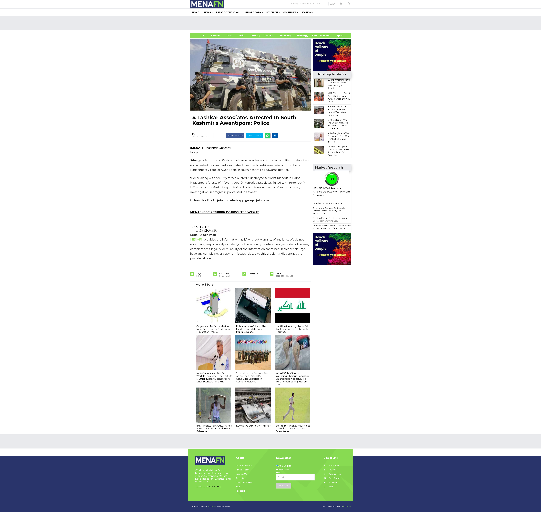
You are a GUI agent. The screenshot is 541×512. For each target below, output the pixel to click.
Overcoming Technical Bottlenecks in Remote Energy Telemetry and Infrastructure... (330, 210)
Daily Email (334, 478)
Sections (307, 12)
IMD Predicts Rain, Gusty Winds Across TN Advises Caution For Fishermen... (214, 428)
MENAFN (198, 148)
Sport (338, 35)
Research (272, 12)
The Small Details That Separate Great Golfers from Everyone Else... (330, 219)
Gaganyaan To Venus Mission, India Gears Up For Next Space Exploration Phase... (213, 329)
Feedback (240, 491)
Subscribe (284, 485)
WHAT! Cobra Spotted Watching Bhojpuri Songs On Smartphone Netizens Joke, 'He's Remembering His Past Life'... (292, 379)
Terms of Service (244, 465)
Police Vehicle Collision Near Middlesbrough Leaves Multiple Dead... (252, 329)
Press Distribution (228, 12)
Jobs (238, 486)
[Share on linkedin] (275, 135)
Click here (215, 486)
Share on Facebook (235, 135)
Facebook (334, 465)
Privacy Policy (242, 469)
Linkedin (333, 482)
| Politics (267, 35)
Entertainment (316, 35)
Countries (289, 12)
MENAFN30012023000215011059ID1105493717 (224, 212)
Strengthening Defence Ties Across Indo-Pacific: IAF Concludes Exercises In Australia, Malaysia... (252, 377)
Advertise (240, 478)
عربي (333, 3)
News (207, 12)
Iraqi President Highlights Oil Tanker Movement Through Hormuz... (292, 329)
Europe (215, 35)
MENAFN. (212, 506)
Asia (242, 35)
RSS (331, 486)
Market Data (253, 12)
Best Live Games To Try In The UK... (328, 203)
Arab (229, 35)
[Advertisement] (271, 23)
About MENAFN (244, 482)
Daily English (284, 466)
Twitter (332, 469)
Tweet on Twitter (254, 135)
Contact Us (241, 474)
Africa (254, 35)
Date (195, 134)
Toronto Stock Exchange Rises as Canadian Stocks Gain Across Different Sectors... (332, 226)
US (199, 35)
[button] (341, 3)
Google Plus (335, 474)
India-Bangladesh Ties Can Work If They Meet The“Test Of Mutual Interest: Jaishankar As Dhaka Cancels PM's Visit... (214, 377)
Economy (285, 35)
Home (195, 12)
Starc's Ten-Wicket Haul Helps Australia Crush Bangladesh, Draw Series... (293, 428)
